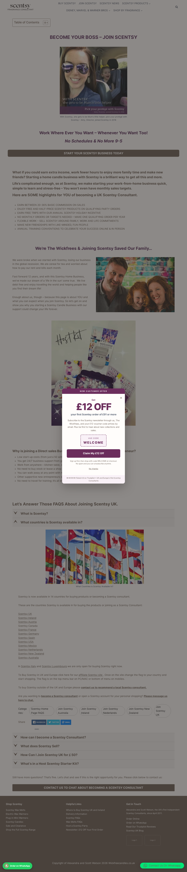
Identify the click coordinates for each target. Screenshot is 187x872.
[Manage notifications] (6, 865)
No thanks (93, 468)
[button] (162, 865)
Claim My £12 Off (93, 453)
